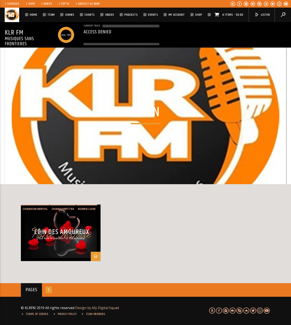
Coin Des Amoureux (61, 232)
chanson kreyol (35, 209)
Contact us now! (89, 3)
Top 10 (65, 3)
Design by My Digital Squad (97, 307)
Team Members (95, 314)
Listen (265, 14)
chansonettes (63, 209)
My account (177, 14)
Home (33, 14)
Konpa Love (86, 209)
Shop (198, 14)
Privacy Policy (67, 314)
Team (31, 3)
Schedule (13, 3)
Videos (47, 3)
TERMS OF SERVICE (37, 314)
